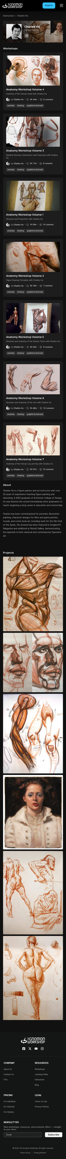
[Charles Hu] (26, 35)
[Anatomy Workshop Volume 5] (33, 318)
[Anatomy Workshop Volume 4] (33, 70)
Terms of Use (41, 1101)
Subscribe (53, 1134)
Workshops (40, 1069)
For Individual (9, 1101)
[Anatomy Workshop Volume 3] (33, 132)
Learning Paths (41, 1074)
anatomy (10, 105)
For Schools (9, 1106)
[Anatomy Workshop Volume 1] (33, 196)
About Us (8, 1069)
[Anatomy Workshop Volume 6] (33, 379)
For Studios (9, 1112)
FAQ (5, 1079)
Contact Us (9, 1074)
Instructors (8, 15)
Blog (37, 1085)
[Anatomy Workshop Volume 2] (33, 257)
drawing (20, 105)
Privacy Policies (42, 1106)
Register (49, 5)
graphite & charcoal (35, 105)
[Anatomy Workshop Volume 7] (33, 440)
